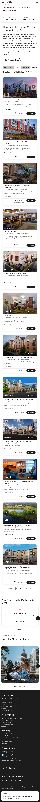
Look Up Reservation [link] (7, 736)
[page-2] (19, 629)
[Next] (34, 87)
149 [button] (16, 245)
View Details (7, 109)
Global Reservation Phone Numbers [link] (12, 738)
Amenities (25, 67)
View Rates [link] (31, 113)
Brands (34, 67)
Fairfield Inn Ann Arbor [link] (11, 315)
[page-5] (19, 686)
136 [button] (16, 328)
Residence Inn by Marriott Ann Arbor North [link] (18, 399)
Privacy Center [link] (5, 753)
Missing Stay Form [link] (6, 741)
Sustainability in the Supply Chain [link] (11, 760)
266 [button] (16, 156)
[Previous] (6, 87)
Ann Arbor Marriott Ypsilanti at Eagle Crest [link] (18, 525)
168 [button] (16, 538)
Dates (26, 17)
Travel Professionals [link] (7, 720)
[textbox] (10, 19)
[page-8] (23, 686)
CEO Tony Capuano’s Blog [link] (9, 706)
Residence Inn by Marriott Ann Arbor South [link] (18, 441)
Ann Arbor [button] (28, 7)
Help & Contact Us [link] (6, 734)
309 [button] (16, 200)
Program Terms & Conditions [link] (10, 758)
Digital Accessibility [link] (7, 710)
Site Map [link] (4, 743)
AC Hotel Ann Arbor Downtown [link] (14, 100)
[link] (9, 102)
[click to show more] (38, 618)
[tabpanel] (20, 18)
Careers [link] (3, 700)
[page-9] (24, 686)
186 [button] (16, 412)
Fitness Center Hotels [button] (9, 10)
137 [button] (16, 370)
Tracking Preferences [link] (7, 751)
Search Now (18, 621)
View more (4, 643)
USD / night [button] (21, 113)
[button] (10, 18)
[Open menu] (3, 2)
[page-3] (20, 629)
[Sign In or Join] (37, 2)
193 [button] (16, 452)
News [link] (3, 704)
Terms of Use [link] (5, 757)
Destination (9, 17)
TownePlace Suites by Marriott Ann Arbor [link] (18, 357)
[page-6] (20, 686)
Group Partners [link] (6, 722)
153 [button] (16, 582)
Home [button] (5, 7)
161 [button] (16, 286)
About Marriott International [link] (9, 699)
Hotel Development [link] (7, 724)
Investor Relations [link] (6, 702)
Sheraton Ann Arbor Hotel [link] (12, 232)
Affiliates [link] (3, 726)
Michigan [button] (20, 7)
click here (15, 798)
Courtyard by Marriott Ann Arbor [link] (15, 274)
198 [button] (16, 113)
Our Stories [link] (4, 708)
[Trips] (32, 2)
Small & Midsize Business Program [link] (11, 718)
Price (17, 67)
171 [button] (16, 496)
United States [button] (12, 7)
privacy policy (26, 796)
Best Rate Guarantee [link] (7, 739)
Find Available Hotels (12, 60)
